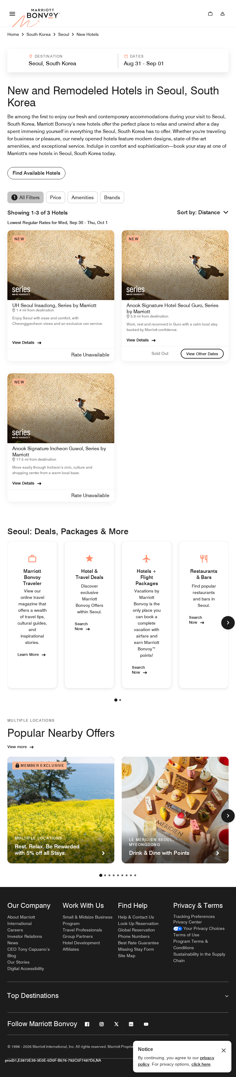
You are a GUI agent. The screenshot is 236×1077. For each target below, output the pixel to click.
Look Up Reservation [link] (138, 923)
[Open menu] (12, 13)
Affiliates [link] (71, 949)
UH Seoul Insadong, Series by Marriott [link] (54, 305)
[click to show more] (228, 623)
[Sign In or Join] (222, 13)
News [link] (12, 942)
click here (200, 1064)
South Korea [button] (38, 34)
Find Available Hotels (36, 173)
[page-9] (135, 875)
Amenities (83, 197)
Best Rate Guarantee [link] (138, 942)
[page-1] (116, 700)
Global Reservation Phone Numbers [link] (136, 933)
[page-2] (120, 700)
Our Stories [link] (18, 962)
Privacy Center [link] (187, 921)
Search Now (81, 626)
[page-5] (118, 875)
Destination (49, 56)
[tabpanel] (118, 60)
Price (55, 197)
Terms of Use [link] (186, 934)
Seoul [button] (63, 34)
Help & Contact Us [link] (136, 917)
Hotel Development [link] (81, 942)
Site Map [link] (126, 955)
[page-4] (114, 875)
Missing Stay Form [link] (136, 949)
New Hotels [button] (88, 34)
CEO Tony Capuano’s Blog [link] (28, 952)
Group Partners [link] (78, 936)
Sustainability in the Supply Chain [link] (199, 957)
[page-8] (131, 875)
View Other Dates (202, 353)
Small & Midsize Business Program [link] (87, 920)
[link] (202, 354)
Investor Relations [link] (24, 936)
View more (17, 746)
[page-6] (122, 875)
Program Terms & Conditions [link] (190, 944)
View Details (23, 342)
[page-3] (109, 875)
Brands (112, 197)
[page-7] (127, 875)
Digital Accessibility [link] (25, 968)
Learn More (28, 654)
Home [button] (13, 34)
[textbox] (62, 63)
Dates (137, 56)
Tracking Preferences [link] (194, 916)
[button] (62, 60)
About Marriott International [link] (21, 920)
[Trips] (210, 13)
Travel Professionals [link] (82, 929)
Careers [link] (15, 929)
